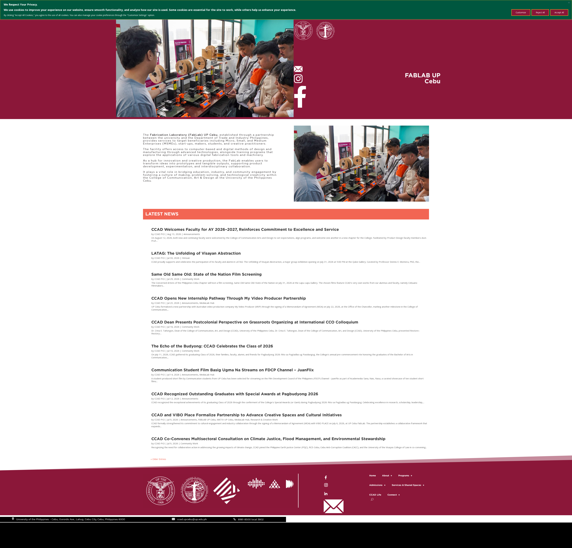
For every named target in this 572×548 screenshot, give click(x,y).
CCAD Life (375, 494)
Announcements (192, 234)
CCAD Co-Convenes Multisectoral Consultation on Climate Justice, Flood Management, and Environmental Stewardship (268, 439)
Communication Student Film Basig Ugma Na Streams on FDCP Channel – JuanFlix (232, 370)
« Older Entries (158, 459)
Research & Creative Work (264, 419)
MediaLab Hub (206, 302)
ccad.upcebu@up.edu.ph (192, 519)
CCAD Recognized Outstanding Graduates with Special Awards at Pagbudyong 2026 (234, 394)
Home (372, 475)
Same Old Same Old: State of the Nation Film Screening (206, 274)
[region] (286, 10)
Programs (403, 475)
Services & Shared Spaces (406, 485)
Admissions (376, 485)
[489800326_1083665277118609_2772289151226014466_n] (361, 200)
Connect (392, 494)
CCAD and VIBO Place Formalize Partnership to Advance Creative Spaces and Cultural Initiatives (246, 415)
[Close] (569, 2)
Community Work (190, 278)
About (385, 475)
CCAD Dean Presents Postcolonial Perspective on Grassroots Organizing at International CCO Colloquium (254, 322)
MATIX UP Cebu (225, 419)
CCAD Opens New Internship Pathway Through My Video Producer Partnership (228, 298)
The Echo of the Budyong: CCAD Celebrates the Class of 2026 (212, 346)
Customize (521, 12)
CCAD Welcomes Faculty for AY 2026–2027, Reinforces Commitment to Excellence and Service (245, 229)
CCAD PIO (159, 234)
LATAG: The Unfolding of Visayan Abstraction (196, 253)
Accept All (559, 12)
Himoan (186, 257)
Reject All (540, 12)
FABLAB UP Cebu (207, 419)
